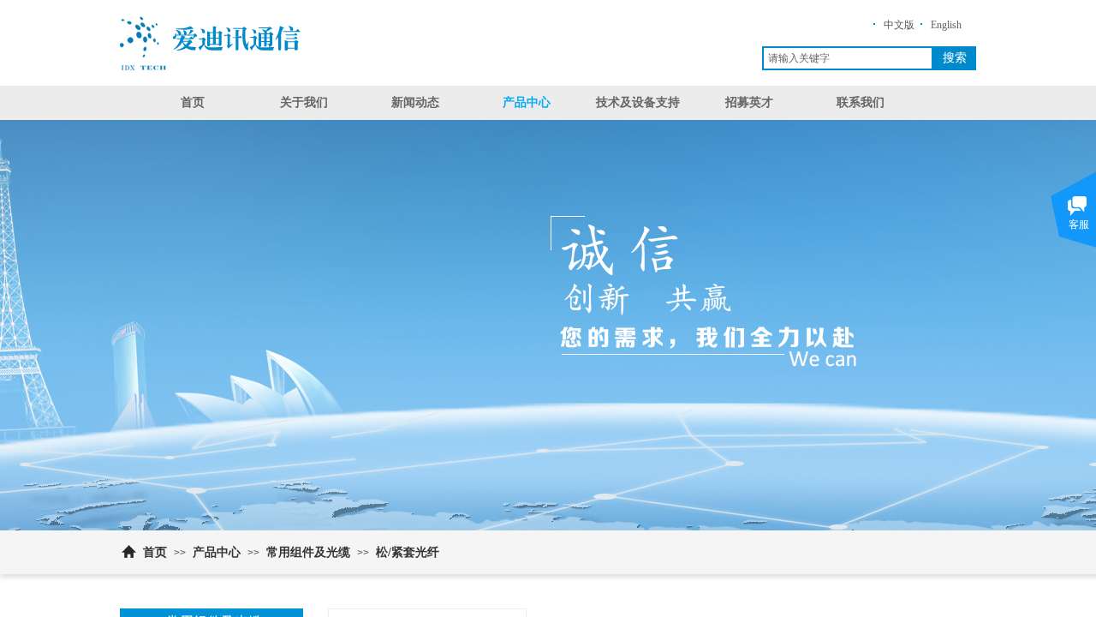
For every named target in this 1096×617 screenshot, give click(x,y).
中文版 (899, 25)
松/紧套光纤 (407, 552)
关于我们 (304, 102)
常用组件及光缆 (308, 552)
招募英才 (749, 102)
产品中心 (527, 102)
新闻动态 (415, 102)
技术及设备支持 (638, 102)
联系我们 (861, 102)
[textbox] (847, 58)
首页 (193, 102)
